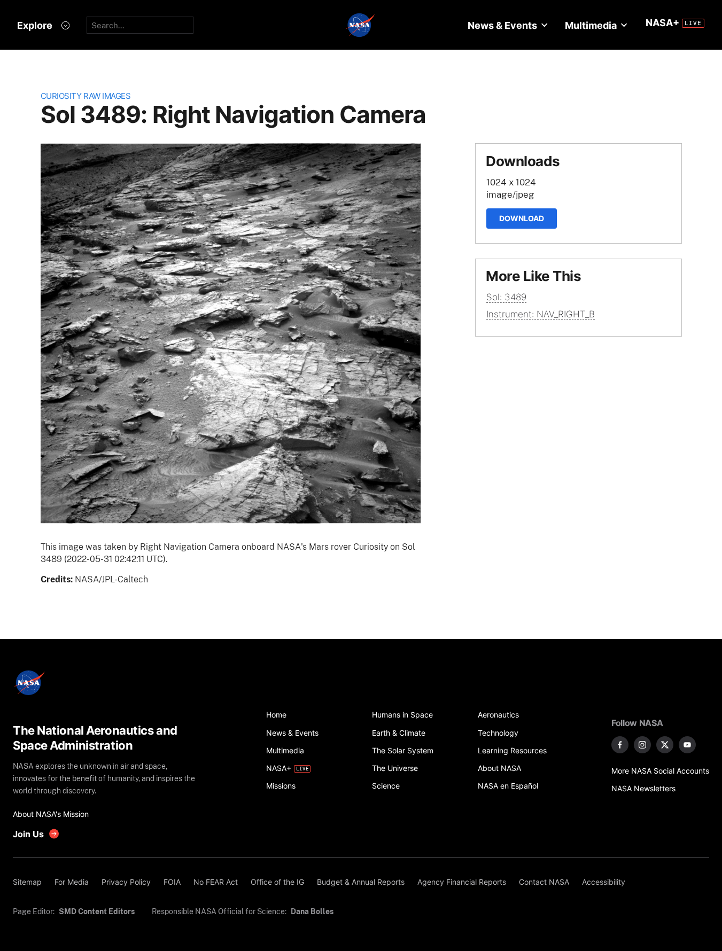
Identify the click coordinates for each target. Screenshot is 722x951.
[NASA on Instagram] (642, 744)
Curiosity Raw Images (86, 96)
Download (521, 218)
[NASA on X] (664, 744)
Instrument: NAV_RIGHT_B (540, 314)
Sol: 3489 (506, 297)
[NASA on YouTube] (687, 744)
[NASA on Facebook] (619, 744)
